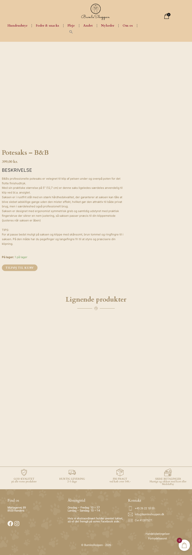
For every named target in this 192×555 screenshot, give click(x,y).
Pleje (71, 26)
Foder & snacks (47, 26)
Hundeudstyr (17, 26)
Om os (128, 26)
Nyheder (107, 26)
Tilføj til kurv (20, 268)
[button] (71, 32)
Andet (88, 26)
